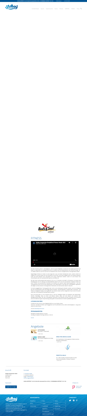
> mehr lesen (40, 333)
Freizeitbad (32, 401)
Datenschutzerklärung (47, 414)
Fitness (61, 8)
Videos (56, 401)
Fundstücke (45, 406)
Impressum (57, 408)
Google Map (57, 406)
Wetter (73, 8)
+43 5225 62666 (67, 0)
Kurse (56, 8)
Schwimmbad (35, 8)
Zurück (32, 317)
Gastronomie (49, 8)
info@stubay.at (58, 0)
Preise (43, 403)
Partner (56, 403)
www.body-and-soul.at (39, 308)
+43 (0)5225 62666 (28, 373)
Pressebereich (45, 411)
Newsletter (45, 408)
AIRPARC (67, 8)
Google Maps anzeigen (11, 386)
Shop (78, 8)
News (43, 401)
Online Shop (33, 406)
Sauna (42, 8)
